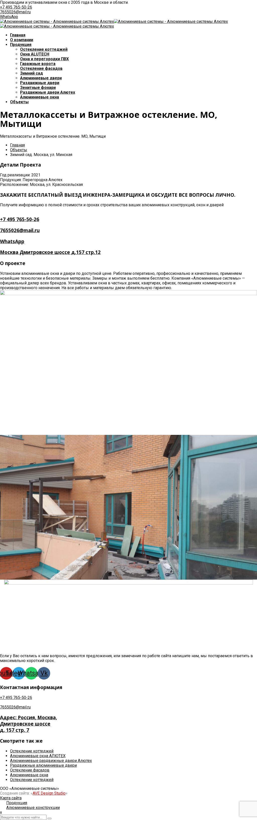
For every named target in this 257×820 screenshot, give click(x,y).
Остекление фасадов (29, 770)
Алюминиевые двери (41, 78)
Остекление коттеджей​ (44, 49)
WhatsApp (9, 16)
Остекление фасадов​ (41, 68)
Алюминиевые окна (39, 97)
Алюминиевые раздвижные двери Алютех (51, 760)
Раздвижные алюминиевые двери (43, 765)
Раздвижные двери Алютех (47, 92)
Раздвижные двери (39, 82)
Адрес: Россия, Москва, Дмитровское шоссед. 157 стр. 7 (28, 723)
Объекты (19, 101)
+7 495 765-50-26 (16, 7)
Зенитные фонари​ (38, 87)
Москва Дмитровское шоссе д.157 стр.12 (50, 252)
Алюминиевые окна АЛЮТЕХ (38, 755)
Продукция (20, 44)
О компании (21, 39)
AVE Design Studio (49, 793)
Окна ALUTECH (34, 54)
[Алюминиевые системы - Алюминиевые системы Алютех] (57, 21)
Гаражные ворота (37, 63)
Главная (17, 35)
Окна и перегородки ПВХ (44, 59)
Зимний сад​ (31, 73)
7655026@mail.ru (15, 12)
